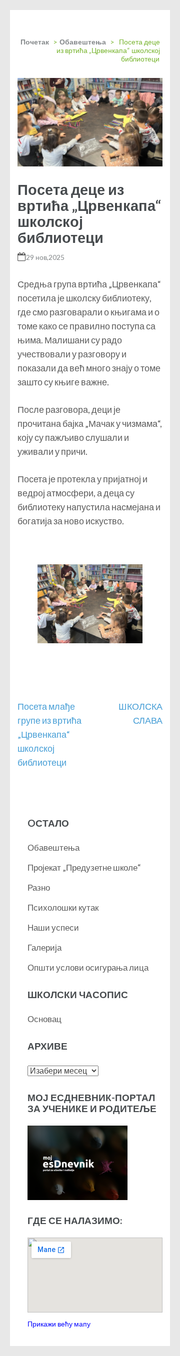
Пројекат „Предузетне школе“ (84, 867)
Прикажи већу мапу (59, 1324)
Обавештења (83, 41)
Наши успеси (53, 927)
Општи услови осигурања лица (88, 967)
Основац (45, 1019)
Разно (39, 887)
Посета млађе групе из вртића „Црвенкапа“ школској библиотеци (50, 734)
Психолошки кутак (63, 907)
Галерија (45, 947)
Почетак (34, 41)
